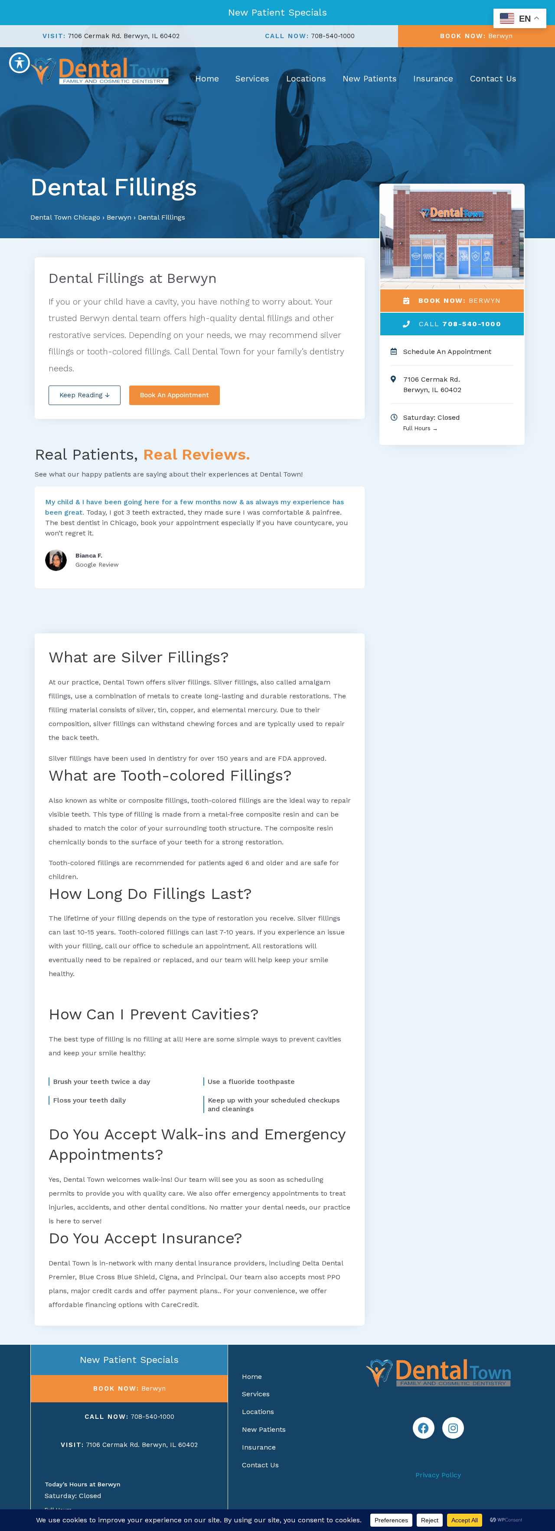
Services (252, 79)
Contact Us (493, 79)
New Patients (370, 79)
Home (207, 79)
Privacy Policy (438, 1475)
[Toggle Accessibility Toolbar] (19, 62)
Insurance (433, 79)
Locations (306, 79)
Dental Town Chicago (65, 217)
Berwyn (119, 217)
